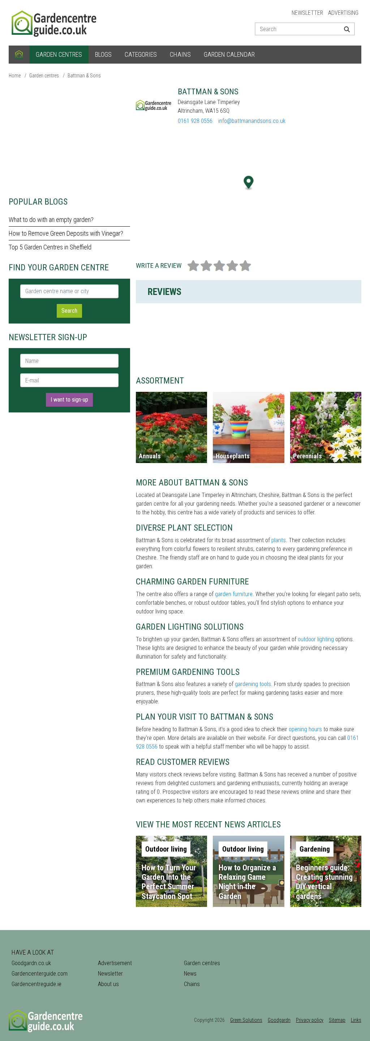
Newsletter (307, 12)
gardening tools (253, 684)
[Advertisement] (69, 137)
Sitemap (337, 1020)
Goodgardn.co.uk (31, 963)
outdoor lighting (316, 639)
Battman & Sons (84, 75)
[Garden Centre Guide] (55, 22)
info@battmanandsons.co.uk (251, 120)
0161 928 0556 (195, 120)
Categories (141, 54)
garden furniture (234, 594)
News (190, 973)
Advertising (343, 12)
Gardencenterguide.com (40, 973)
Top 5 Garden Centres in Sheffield (50, 247)
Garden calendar (229, 54)
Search (69, 310)
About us (108, 984)
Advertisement (115, 963)
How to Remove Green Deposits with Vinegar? (66, 233)
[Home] (19, 55)
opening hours (305, 729)
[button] (249, 183)
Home (15, 75)
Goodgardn (279, 1020)
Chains (180, 54)
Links (356, 1020)
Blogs (103, 54)
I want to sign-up (69, 399)
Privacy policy (309, 1020)
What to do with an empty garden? (51, 219)
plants (278, 540)
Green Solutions (246, 1020)
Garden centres (59, 54)
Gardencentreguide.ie (36, 984)
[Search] (346, 28)
